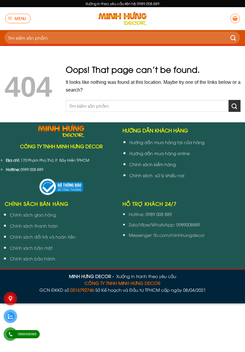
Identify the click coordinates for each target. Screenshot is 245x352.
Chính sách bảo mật (31, 248)
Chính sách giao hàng (33, 214)
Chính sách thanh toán (34, 226)
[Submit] (233, 38)
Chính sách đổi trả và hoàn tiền (43, 237)
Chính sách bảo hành (32, 258)
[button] (18, 18)
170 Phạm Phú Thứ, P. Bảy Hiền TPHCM (55, 160)
